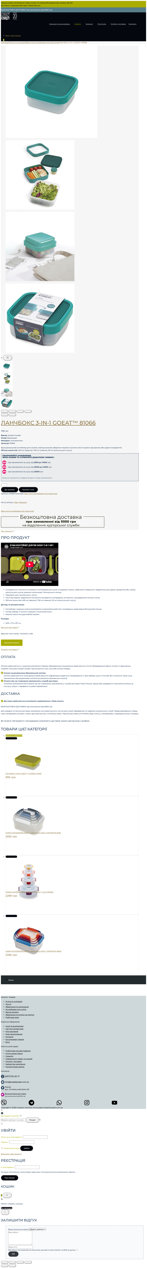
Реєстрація (10, 1178)
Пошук (32, 1120)
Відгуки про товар (9, 627)
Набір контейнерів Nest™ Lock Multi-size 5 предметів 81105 (33, 833)
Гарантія (9, 1056)
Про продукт (7, 531)
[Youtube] (114, 1103)
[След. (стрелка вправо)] (12, 414)
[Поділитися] (20, 1262)
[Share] (12, 411)
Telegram (23, 502)
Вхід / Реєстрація (13, 35)
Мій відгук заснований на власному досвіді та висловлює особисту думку (42, 1250)
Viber (16, 502)
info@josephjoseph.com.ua (17, 1082)
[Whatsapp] (59, 1103)
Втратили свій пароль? (11, 1154)
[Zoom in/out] (28, 411)
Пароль (5, 1142)
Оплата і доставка (9, 649)
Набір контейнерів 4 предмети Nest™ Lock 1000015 (29, 892)
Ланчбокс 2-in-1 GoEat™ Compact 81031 (23, 774)
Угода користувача (14, 1053)
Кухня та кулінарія (17, 43)
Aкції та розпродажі (14, 1026)
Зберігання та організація (17, 1007)
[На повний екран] (12, 1262)
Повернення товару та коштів (19, 1059)
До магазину (6, 1208)
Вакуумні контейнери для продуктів (42, 43)
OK (13, 1254)
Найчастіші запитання (15, 1064)
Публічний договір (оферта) (18, 1051)
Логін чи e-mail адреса (12, 1137)
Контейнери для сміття (16, 1009)
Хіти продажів (12, 1031)
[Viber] (4, 1103)
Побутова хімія (12, 1017)
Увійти (26, 1148)
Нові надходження (14, 1034)
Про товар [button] (12, 738)
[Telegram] (31, 1103)
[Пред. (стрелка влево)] (4, 414)
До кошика (10, 489)
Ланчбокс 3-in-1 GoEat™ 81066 (48, 422)
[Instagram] (87, 1103)
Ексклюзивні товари (15, 1039)
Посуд (8, 1004)
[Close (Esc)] (4, 411)
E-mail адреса (8, 1167)
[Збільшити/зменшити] (4, 1262)
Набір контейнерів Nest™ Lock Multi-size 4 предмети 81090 (33, 951)
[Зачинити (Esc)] (28, 1262)
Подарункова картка (15, 1067)
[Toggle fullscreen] (20, 411)
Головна (4, 43)
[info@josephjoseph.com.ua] (2, 1082)
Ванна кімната (12, 1012)
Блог (8, 1042)
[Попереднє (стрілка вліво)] (4, 1265)
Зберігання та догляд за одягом (20, 1015)
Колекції (9, 1037)
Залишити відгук (11, 643)
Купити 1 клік (28, 489)
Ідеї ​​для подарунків (14, 1029)
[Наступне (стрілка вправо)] (12, 1265)
